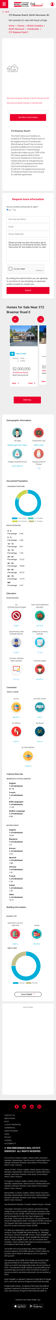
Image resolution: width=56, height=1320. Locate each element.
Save (14, 383)
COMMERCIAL (9, 1128)
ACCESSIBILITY (10, 1143)
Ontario (18, 1158)
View (30, 383)
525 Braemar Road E (20, 372)
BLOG (6, 1121)
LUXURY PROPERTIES (12, 1125)
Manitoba (7, 1160)
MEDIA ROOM (9, 1118)
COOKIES (7, 1140)
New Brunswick (29, 1160)
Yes (14, 210)
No (9, 210)
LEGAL (7, 1134)
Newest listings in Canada (41, 1204)
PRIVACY (7, 1137)
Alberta (30, 1158)
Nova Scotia (32, 1163)
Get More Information (28, 117)
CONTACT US (9, 1115)
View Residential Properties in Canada (17, 1204)
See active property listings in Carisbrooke (24, 103)
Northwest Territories (19, 1163)
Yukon (12, 1165)
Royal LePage (28, 4)
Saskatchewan (17, 1160)
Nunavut (19, 1165)
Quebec (24, 1158)
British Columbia (41, 1158)
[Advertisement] (28, 1051)
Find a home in (9, 1158)
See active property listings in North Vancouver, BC (28, 98)
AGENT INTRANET (11, 1131)
